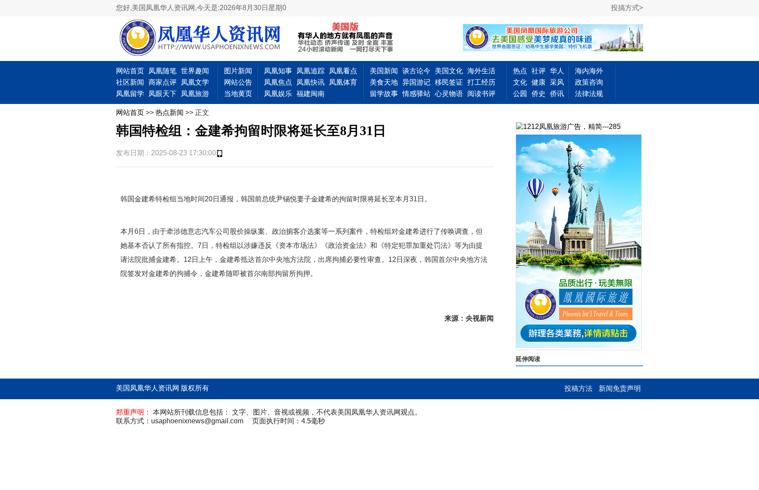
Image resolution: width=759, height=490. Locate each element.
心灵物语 (449, 93)
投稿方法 (578, 388)
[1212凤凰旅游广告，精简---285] (568, 127)
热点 (520, 71)
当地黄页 (238, 93)
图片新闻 (238, 71)
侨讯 (557, 93)
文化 (520, 82)
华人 (557, 71)
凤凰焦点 (278, 82)
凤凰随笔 (162, 71)
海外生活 (481, 71)
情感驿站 (416, 93)
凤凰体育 (343, 82)
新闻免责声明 (620, 388)
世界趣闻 (195, 71)
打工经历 (481, 82)
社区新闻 (130, 82)
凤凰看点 (343, 71)
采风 (557, 82)
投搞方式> (627, 7)
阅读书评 (481, 93)
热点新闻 (169, 112)
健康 (538, 82)
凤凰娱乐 (278, 93)
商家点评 (162, 82)
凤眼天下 (162, 93)
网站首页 (130, 71)
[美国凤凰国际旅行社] (553, 38)
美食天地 (384, 82)
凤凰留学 (130, 93)
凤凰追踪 (310, 71)
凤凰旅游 (195, 93)
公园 (520, 93)
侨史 (538, 93)
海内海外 (589, 71)
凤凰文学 (195, 82)
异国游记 (416, 82)
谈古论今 (416, 71)
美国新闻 (384, 71)
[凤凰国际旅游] (579, 242)
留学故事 (384, 93)
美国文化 (449, 71)
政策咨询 (589, 82)
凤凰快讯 (310, 82)
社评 (538, 71)
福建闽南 (310, 93)
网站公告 (238, 82)
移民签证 (449, 82)
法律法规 (589, 93)
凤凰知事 (278, 71)
